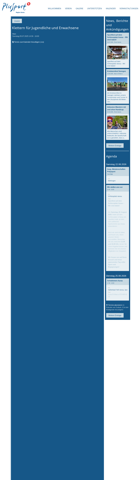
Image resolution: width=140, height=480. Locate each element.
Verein (68, 8)
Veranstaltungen (129, 8)
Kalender (111, 8)
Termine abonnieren (115, 305)
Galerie (79, 8)
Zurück (17, 21)
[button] (117, 175)
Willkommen (54, 8)
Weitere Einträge (114, 146)
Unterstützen (94, 8)
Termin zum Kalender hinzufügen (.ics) (29, 42)
